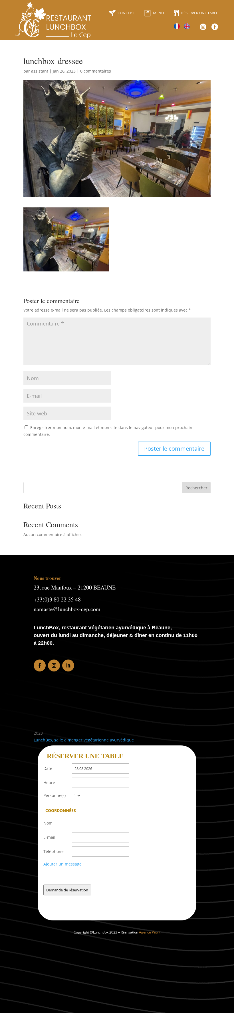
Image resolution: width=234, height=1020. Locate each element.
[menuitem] (121, 12)
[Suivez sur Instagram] (54, 665)
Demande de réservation (67, 890)
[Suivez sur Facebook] (40, 665)
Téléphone (53, 851)
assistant (39, 71)
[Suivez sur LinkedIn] (68, 665)
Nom (48, 823)
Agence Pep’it (149, 932)
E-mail (49, 837)
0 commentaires (95, 71)
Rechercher (196, 488)
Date (47, 768)
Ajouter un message (62, 864)
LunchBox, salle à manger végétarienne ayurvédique (84, 740)
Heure (49, 782)
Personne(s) (54, 795)
